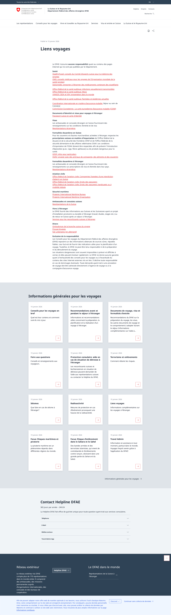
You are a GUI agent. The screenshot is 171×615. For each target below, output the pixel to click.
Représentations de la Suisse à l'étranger (101, 575)
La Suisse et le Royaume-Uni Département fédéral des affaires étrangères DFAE (68, 10)
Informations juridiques (26, 610)
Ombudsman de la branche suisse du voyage (71, 226)
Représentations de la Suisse (64, 204)
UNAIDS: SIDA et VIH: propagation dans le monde (73, 94)
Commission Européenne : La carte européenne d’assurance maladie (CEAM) (84, 109)
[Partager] (153, 30)
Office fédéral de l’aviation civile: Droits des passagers (74, 182)
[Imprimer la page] (148, 30)
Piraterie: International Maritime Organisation (71, 197)
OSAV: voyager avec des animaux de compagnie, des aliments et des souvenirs (85, 157)
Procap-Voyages (59, 229)
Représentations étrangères (63, 128)
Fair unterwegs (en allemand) (64, 232)
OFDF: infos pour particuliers (64, 154)
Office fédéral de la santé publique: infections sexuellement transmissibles (83, 89)
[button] (24, 23)
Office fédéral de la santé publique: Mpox (69, 92)
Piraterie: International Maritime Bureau (69, 194)
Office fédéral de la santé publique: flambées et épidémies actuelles (80, 99)
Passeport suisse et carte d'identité (67, 116)
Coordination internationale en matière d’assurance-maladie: (77, 103)
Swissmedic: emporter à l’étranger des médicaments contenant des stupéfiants (85, 84)
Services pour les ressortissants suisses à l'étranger (73, 219)
